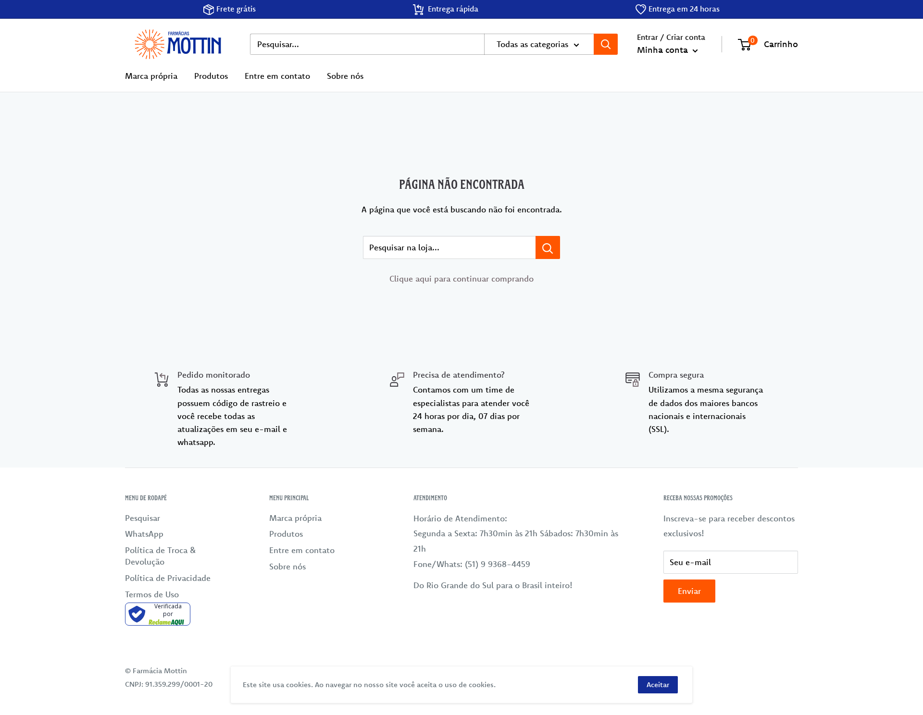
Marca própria (151, 76)
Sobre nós (345, 76)
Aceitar (658, 684)
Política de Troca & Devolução (160, 556)
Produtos (211, 76)
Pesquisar (142, 518)
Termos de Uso (152, 594)
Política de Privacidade (168, 578)
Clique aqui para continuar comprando (461, 278)
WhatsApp (144, 534)
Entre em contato (277, 76)
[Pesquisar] (606, 44)
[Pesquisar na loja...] (548, 247)
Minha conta (663, 49)
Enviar (689, 591)
